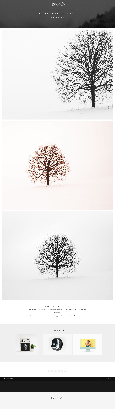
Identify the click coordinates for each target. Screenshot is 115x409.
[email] (65, 371)
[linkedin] (55, 371)
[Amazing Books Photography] (27, 344)
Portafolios (64, 10)
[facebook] (49, 371)
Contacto (73, 10)
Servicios (56, 10)
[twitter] (52, 371)
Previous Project (9, 378)
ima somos (48, 10)
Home (40, 10)
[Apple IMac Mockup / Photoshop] (87, 344)
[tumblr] (62, 371)
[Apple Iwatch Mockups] (57, 344)
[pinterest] (59, 371)
